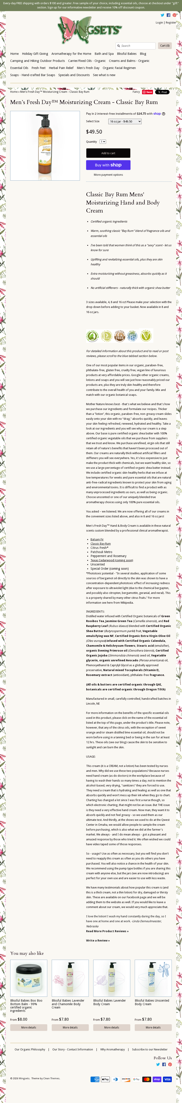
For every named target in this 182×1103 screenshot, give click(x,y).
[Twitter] (162, 15)
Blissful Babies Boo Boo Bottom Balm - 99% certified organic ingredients (26, 1005)
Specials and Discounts (74, 75)
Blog (143, 53)
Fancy (136, 91)
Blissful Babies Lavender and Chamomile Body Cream (68, 1004)
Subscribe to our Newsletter (150, 1049)
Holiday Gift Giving (35, 53)
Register (171, 22)
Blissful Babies (126, 53)
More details (28, 1027)
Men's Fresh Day (88, 68)
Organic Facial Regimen (119, 68)
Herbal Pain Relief (61, 68)
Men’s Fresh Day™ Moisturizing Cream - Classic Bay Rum (54, 91)
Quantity (91, 141)
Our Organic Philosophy (30, 1049)
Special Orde (99, 568)
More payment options (108, 174)
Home (14, 53)
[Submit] (119, 46)
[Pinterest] (174, 15)
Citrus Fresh (99, 548)
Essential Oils (19, 68)
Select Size (92, 121)
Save (149, 92)
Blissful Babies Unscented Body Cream (152, 1002)
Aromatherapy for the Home (71, 53)
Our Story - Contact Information (72, 1049)
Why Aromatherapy (112, 1049)
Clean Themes (51, 1078)
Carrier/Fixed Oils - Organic (87, 61)
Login (159, 22)
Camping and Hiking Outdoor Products (37, 61)
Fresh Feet (39, 68)
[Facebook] (168, 15)
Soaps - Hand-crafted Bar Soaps (32, 75)
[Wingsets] (91, 31)
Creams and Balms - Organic (129, 61)
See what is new (104, 75)
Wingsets (24, 1078)
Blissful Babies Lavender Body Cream (109, 1002)
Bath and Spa (104, 53)
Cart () (165, 45)
